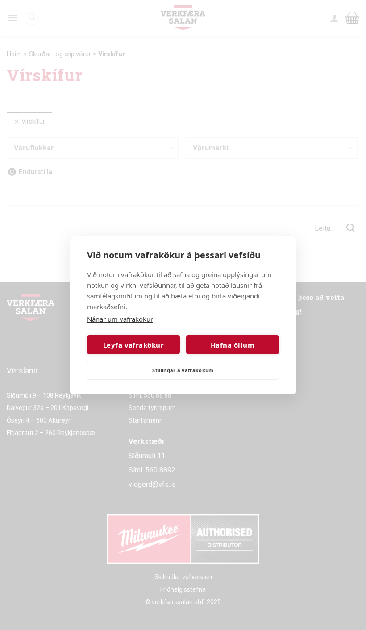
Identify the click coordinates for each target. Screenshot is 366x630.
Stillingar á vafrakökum (183, 370)
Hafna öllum (232, 344)
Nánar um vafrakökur (120, 319)
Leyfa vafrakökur (133, 344)
